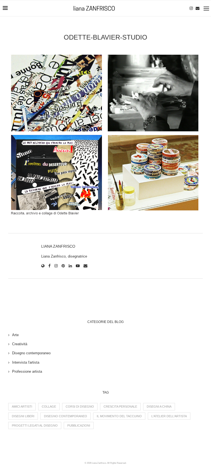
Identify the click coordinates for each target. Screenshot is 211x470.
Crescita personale (120, 406)
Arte (15, 335)
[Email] (197, 8)
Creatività (19, 344)
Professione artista (27, 371)
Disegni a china (159, 406)
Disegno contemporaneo (31, 353)
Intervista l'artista (25, 362)
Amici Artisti (22, 406)
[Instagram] (191, 8)
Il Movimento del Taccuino (119, 416)
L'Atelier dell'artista (169, 416)
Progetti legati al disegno (35, 425)
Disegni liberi (23, 416)
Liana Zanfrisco (58, 246)
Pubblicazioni (78, 425)
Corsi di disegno (80, 406)
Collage (49, 406)
